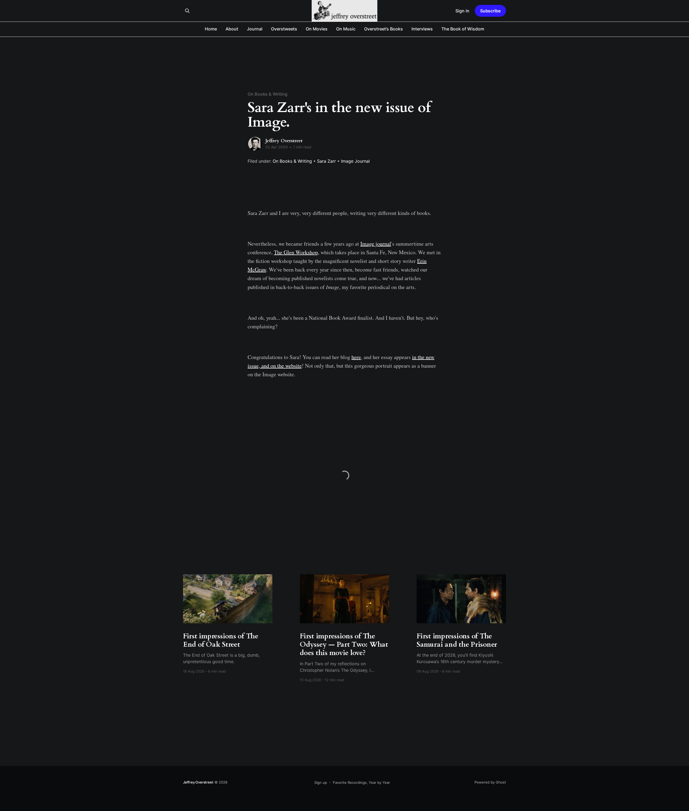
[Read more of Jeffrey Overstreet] (255, 143)
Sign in (462, 10)
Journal (254, 29)
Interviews (422, 29)
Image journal (375, 243)
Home (211, 29)
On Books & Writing (267, 94)
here (356, 357)
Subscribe (490, 10)
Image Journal (355, 161)
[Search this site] (187, 10)
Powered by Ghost (490, 782)
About (232, 29)
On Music (346, 29)
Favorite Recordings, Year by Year (361, 782)
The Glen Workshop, (296, 252)
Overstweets (284, 29)
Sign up (320, 782)
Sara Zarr (326, 161)
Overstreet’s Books (383, 29)
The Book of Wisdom (462, 29)
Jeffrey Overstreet (284, 141)
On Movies (317, 29)
